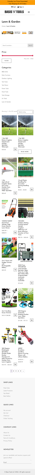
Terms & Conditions (9, 438)
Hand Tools (5, 92)
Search (30, 45)
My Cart (6, 413)
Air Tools (4, 98)
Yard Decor (5, 85)
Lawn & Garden (6, 102)
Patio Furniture (6, 75)
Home (3, 26)
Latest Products (8, 391)
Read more (25, 152)
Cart (14, 7)
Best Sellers (7, 396)
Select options (15, 149)
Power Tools (5, 88)
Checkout (6, 416)
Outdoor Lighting (7, 78)
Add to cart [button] (15, 269)
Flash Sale (7, 388)
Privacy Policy (8, 441)
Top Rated (6, 393)
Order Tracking (8, 418)
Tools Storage (5, 95)
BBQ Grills (5, 72)
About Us (6, 433)
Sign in (21, 7)
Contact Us (7, 435)
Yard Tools (5, 82)
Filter (7, 61)
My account (7, 410)
